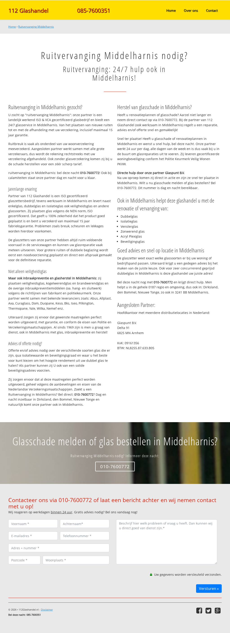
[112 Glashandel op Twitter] (209, 610)
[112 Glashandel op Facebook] (199, 610)
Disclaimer (47, 609)
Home (12, 27)
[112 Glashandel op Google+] (218, 610)
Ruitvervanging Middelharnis (36, 27)
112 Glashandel (28, 10)
